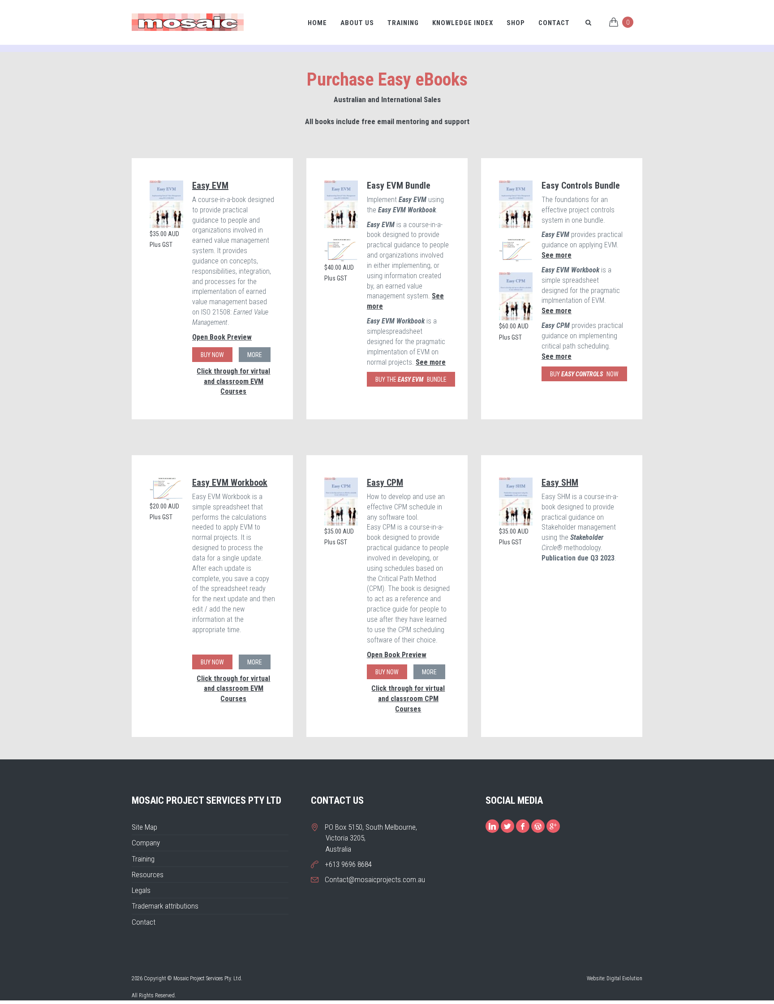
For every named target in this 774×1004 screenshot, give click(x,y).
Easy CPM (385, 482)
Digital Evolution (624, 978)
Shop (516, 23)
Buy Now (212, 354)
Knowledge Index (462, 23)
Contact (554, 23)
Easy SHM (560, 482)
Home (317, 23)
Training (403, 23)
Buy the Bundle (411, 379)
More (254, 354)
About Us (357, 23)
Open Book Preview (222, 337)
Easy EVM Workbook (229, 482)
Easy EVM (210, 185)
